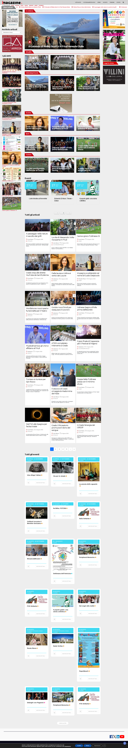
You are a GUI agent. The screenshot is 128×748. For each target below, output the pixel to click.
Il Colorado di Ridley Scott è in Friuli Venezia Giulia (36, 87)
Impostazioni (97, 745)
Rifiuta (87, 745)
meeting (29, 460)
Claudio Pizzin (82, 278)
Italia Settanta (84, 518)
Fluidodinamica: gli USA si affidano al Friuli (62, 128)
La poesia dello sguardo (88, 484)
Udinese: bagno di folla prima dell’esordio (62, 149)
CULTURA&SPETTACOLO (89, 2)
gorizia (36, 5)
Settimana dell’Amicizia (62, 573)
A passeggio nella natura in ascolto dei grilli (37, 234)
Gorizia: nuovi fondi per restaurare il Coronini (88, 67)
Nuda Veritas (58, 646)
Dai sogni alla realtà (36, 198)
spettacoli (31, 5)
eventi (12, 5)
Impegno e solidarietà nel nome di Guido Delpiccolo (35, 148)
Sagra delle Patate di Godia (63, 198)
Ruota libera (84, 198)
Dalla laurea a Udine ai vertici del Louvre (36, 128)
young (55, 542)
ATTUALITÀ (78, 2)
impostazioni (68, 746)
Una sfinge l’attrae (34, 475)
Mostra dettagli (40, 482)
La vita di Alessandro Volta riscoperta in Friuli (88, 88)
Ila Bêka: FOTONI (59, 508)
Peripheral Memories (87, 557)
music (29, 690)
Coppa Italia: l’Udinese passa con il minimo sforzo (87, 148)
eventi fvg (17, 5)
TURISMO (112, 2)
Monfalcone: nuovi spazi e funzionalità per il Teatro (62, 66)
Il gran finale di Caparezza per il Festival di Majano (88, 342)
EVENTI (118, 2)
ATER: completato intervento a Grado (60, 344)
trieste (22, 5)
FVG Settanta (32, 606)
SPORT (99, 2)
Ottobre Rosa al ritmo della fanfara (61, 88)
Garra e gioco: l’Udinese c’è (88, 236)
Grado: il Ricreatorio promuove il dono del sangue (61, 427)
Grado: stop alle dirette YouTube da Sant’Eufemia (36, 66)
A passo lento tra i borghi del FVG (85, 169)
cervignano (41, 5)
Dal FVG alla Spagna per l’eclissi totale (36, 425)
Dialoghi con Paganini (35, 702)
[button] (123, 2)
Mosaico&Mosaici (33, 559)
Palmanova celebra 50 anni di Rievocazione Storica (61, 168)
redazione (55, 278)
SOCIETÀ (105, 2)
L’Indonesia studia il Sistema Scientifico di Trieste (56, 46)
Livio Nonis (30, 239)
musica (26, 5)
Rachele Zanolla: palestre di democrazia (88, 128)
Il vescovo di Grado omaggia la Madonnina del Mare (62, 391)
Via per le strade (59, 476)
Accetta (79, 745)
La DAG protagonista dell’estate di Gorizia (35, 169)
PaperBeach (83, 671)
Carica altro (62, 723)
